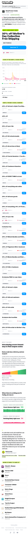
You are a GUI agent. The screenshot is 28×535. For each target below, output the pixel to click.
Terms (21, 529)
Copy (24, 112)
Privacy (17, 529)
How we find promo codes (21, 527)
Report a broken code (10, 529)
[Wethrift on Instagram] (14, 532)
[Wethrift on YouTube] (17, 532)
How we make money (16, 7)
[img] (14, 74)
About (2, 527)
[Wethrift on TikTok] (10, 532)
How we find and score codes (9, 455)
